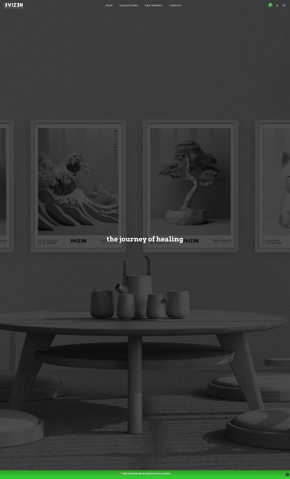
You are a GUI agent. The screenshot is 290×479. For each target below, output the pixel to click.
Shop (109, 6)
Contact (175, 6)
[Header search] (277, 6)
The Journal (154, 6)
